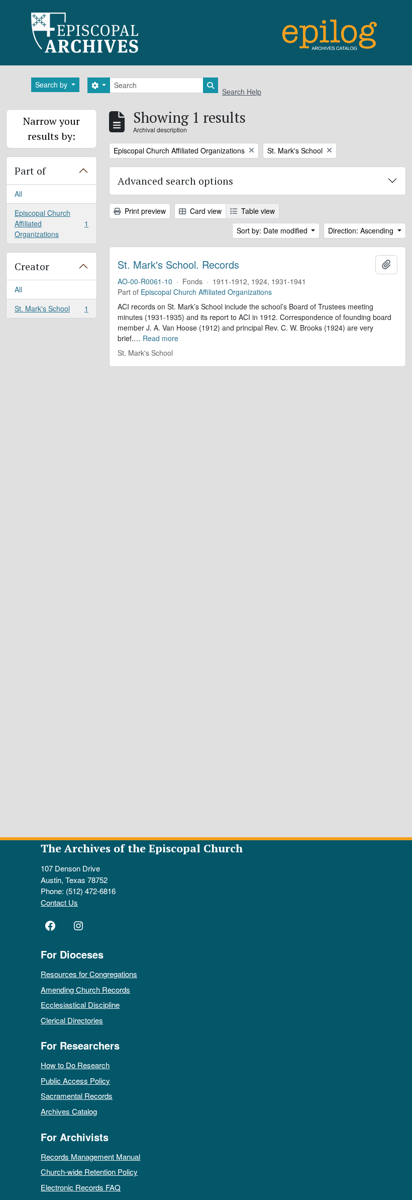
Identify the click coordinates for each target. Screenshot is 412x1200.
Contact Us (59, 902)
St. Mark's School (51, 310)
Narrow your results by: (51, 128)
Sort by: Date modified (273, 230)
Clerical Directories (72, 1020)
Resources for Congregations (89, 974)
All (18, 194)
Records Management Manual (90, 1156)
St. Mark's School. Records (178, 265)
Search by (52, 84)
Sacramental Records (77, 1095)
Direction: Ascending (361, 230)
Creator (32, 266)
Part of (30, 171)
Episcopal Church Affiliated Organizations (51, 223)
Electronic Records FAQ (81, 1187)
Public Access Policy (75, 1080)
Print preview (144, 211)
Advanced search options (175, 181)
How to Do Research (75, 1065)
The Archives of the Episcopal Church (142, 848)
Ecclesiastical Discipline (80, 1004)
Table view (257, 211)
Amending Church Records (85, 989)
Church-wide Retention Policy (89, 1171)
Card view (205, 211)
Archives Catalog (69, 1111)
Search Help (241, 92)
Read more (160, 338)
